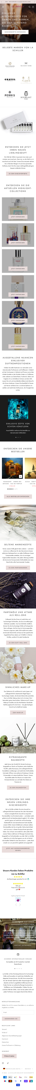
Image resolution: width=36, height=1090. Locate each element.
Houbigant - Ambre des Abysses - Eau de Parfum (12, 482)
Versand (4, 1029)
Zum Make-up (18, 713)
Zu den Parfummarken (18, 568)
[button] (16, 904)
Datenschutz (5, 1042)
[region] (18, 959)
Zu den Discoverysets (18, 174)
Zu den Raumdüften (18, 788)
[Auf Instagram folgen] (3, 1063)
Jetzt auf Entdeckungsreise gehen (18, 849)
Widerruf (4, 1032)
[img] (18, 877)
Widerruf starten (9, 1056)
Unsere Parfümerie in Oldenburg (11, 1045)
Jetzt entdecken (18, 217)
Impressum (5, 1039)
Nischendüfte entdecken (15, 32)
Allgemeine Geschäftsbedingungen (12, 1036)
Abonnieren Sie (11, 1019)
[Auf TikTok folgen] (8, 1063)
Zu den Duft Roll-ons (18, 643)
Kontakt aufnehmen (22, 945)
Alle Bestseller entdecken (18, 496)
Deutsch (28, 1069)
